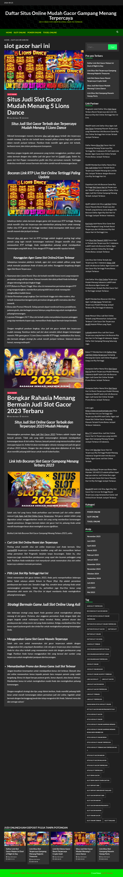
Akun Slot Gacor (14, 118)
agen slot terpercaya (95, 606)
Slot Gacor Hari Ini (100, 187)
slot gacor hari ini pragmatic (97, 805)
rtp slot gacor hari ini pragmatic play (101, 709)
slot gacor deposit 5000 (95, 795)
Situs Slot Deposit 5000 (98, 240)
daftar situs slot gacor (96, 629)
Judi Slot (107, 204)
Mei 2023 (91, 592)
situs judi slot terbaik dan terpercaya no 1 (102, 749)
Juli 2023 (91, 583)
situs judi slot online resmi (96, 737)
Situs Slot (100, 145)
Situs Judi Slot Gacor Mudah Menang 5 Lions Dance (38, 106)
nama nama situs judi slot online (99, 704)
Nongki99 (89, 489)
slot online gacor (93, 815)
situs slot (19, 238)
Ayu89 (88, 324)
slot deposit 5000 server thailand (99, 790)
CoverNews (96, 873)
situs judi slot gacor (51, 136)
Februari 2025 (93, 555)
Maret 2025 (92, 550)
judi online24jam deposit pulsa (98, 649)
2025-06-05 (57, 859)
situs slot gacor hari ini (95, 755)
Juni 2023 (91, 587)
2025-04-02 (25, 118)
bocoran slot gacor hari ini (97, 611)
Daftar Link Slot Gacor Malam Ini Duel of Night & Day (100, 64)
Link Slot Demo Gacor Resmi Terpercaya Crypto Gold (98, 79)
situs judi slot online (94, 719)
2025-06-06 (34, 861)
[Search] (117, 32)
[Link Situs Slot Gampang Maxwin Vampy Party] (108, 839)
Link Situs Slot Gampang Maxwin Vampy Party (100, 94)
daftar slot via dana (94, 639)
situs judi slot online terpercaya (99, 742)
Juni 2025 (91, 541)
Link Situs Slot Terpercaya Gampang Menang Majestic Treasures (101, 71)
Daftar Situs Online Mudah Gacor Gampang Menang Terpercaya (61, 15)
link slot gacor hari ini (95, 684)
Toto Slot (96, 450)
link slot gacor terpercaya (97, 689)
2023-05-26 (25, 417)
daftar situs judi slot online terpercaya (101, 624)
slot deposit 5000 (93, 785)
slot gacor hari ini (94, 800)
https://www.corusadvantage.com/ (99, 411)
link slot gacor (108, 679)
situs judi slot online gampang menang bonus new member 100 (101, 731)
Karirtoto (89, 223)
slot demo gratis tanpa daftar (98, 780)
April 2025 (91, 546)
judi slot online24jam (95, 669)
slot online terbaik (94, 820)
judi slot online (92, 664)
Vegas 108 (111, 263)
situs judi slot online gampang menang (101, 724)
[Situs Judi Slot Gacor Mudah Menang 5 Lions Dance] (85, 839)
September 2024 (94, 578)
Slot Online (103, 279)
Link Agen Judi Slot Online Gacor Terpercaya (34, 516)
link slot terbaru (93, 694)
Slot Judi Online (91, 168)
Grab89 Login (64, 156)
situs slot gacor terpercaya (97, 765)
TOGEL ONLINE (50, 32)
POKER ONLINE (34, 32)
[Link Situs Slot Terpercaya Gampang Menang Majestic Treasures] (38, 839)
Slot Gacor (112, 109)
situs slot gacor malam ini (96, 760)
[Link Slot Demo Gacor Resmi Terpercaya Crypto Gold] (61, 839)
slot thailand (110, 820)
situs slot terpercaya (95, 770)
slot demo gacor (93, 775)
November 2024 (94, 569)
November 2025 (94, 536)
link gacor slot (92, 679)
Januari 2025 (92, 560)
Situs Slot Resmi (91, 469)
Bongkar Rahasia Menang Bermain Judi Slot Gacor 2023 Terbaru (41, 404)
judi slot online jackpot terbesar (99, 674)
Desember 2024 (93, 564)
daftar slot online (94, 634)
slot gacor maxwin (94, 810)
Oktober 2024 (93, 574)
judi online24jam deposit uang (98, 654)
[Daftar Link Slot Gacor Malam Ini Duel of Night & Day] (15, 839)
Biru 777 (88, 433)
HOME (9, 32)
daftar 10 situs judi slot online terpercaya (98, 617)
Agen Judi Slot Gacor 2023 (43, 434)
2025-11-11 (11, 859)
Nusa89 (34, 342)
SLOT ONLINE (20, 32)
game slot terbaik (93, 644)
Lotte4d (88, 332)
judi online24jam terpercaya (97, 659)
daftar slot (112, 629)
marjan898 (12, 550)
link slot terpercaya (94, 699)
